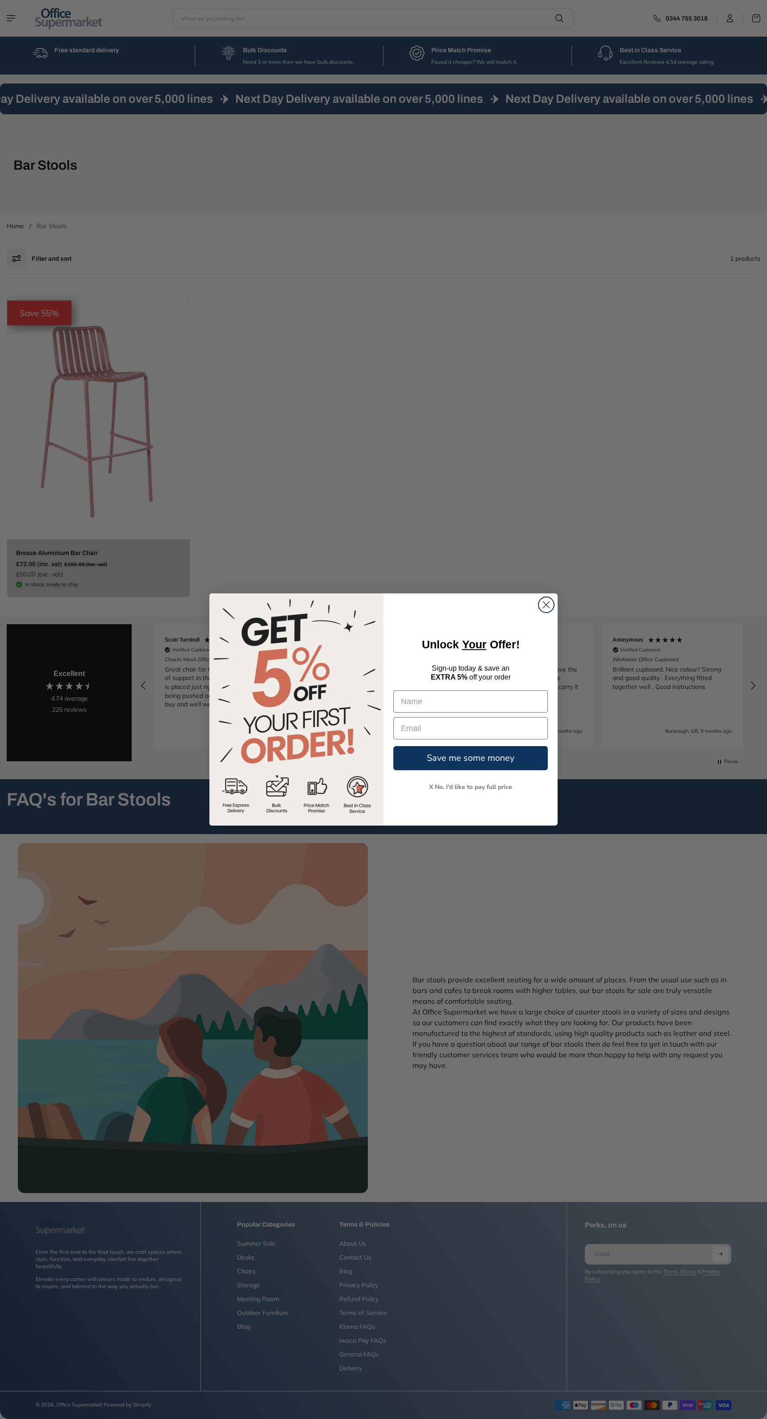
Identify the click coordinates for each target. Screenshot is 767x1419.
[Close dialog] (546, 605)
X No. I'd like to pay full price (470, 787)
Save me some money (470, 758)
